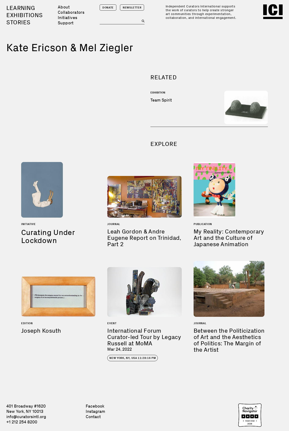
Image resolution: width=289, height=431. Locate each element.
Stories (18, 22)
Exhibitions (24, 15)
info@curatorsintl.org (26, 416)
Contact (93, 416)
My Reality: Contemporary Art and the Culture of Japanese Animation (229, 238)
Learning (20, 7)
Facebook (95, 406)
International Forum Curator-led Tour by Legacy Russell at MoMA (144, 337)
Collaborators (71, 12)
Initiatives (67, 17)
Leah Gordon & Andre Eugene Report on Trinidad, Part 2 (144, 238)
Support (66, 22)
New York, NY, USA (132, 358)
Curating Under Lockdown (48, 236)
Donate (108, 7)
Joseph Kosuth (41, 330)
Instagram (95, 411)
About (64, 7)
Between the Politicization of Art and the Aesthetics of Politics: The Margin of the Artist (229, 340)
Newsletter (132, 7)
